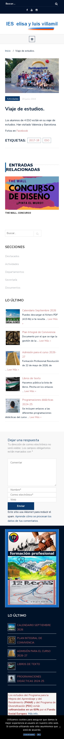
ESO (46, 140)
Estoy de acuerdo (29, 735)
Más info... (33, 713)
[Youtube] (32, 10)
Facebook (22, 130)
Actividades (13, 99)
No (39, 735)
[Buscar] (56, 3)
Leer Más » (45, 340)
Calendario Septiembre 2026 (39, 310)
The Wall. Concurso (18, 212)
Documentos (12, 287)
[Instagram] (36, 10)
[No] (59, 727)
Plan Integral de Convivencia (38, 332)
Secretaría (11, 280)
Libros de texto (31, 378)
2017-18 (34, 140)
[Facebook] (27, 10)
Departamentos (14, 272)
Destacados (12, 256)
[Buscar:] (16, 3)
